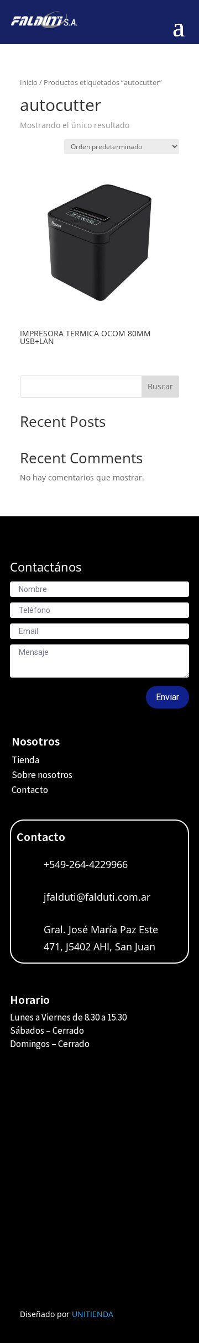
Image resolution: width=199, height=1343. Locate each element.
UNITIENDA (92, 1314)
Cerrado (68, 1030)
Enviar (167, 697)
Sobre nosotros (42, 775)
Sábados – (31, 1030)
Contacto (30, 790)
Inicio (29, 82)
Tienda (25, 760)
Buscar (160, 386)
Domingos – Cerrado (50, 1044)
